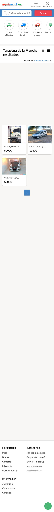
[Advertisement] (27, 95)
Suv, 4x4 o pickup (36, 461)
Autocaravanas (34, 466)
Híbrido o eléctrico (36, 452)
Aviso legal (7, 483)
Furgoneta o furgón (36, 457)
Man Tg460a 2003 (12, 146)
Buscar (43, 13)
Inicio (4, 452)
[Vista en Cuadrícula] (49, 51)
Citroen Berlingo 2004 (39, 146)
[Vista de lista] (43, 51)
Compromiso (8, 488)
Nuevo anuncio (9, 470)
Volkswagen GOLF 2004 (15, 178)
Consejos (6, 492)
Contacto (6, 461)
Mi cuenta (7, 466)
